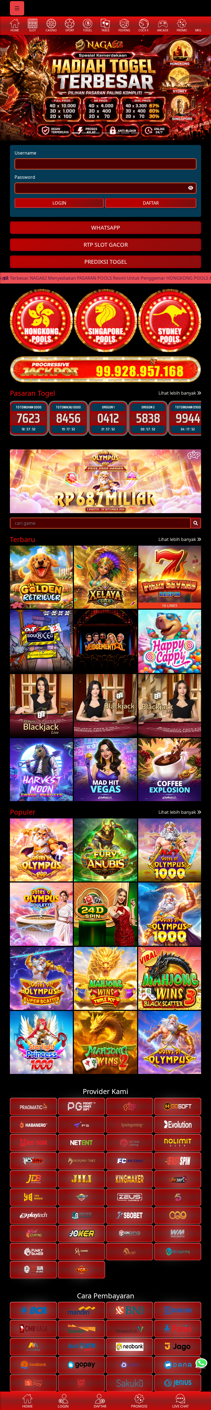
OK (105, 750)
